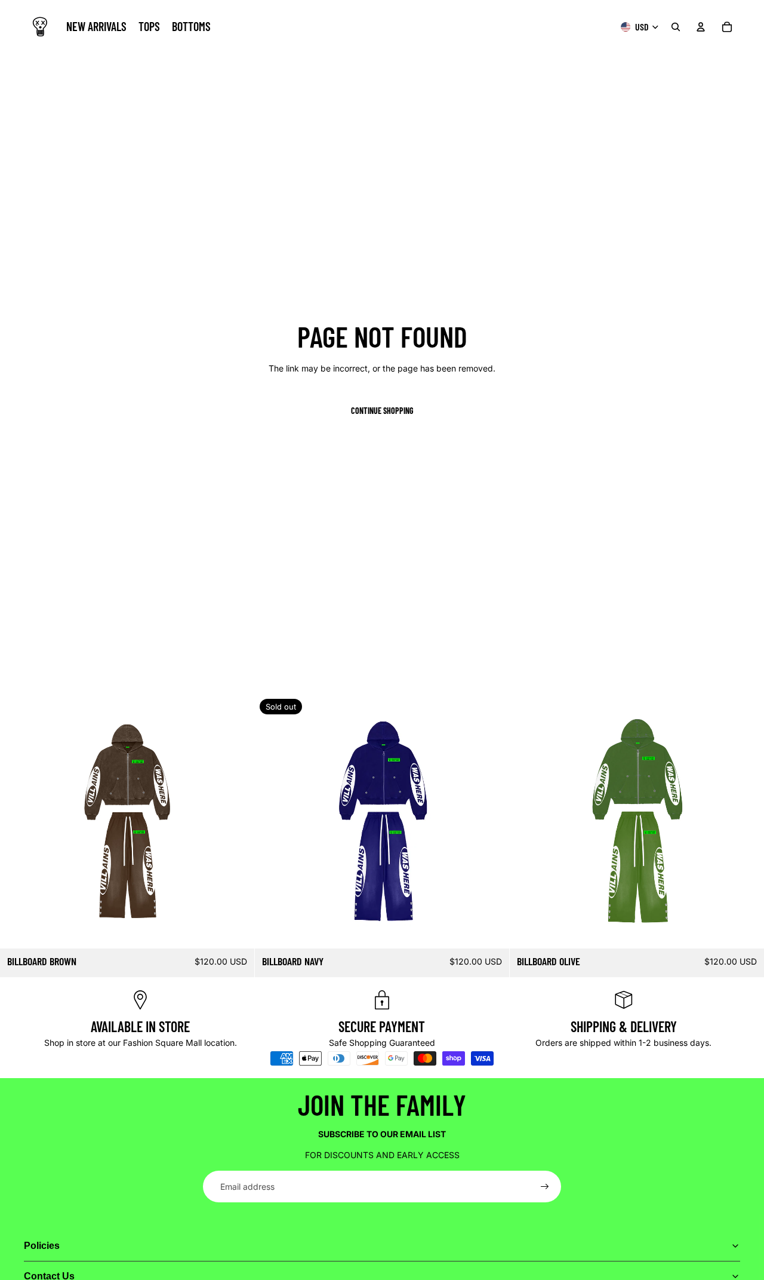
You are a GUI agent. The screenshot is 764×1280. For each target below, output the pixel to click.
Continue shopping (382, 411)
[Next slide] (236, 821)
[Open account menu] (701, 27)
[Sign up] (545, 1187)
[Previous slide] (18, 821)
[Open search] (676, 27)
